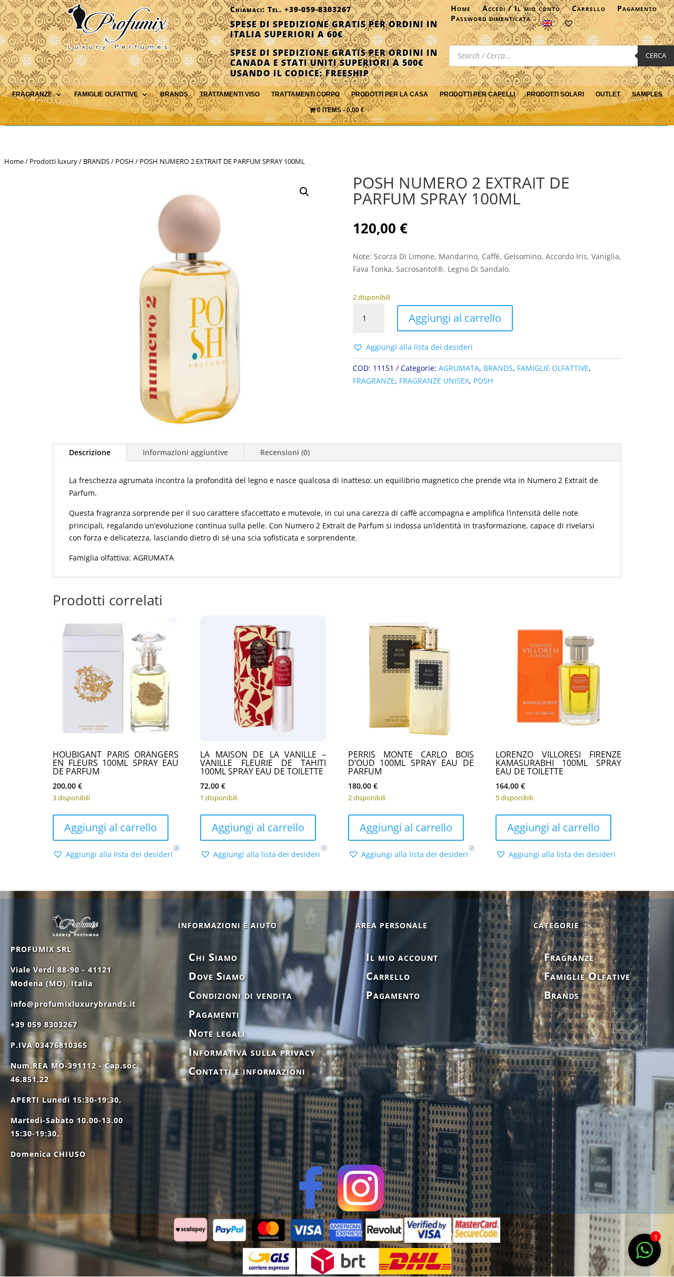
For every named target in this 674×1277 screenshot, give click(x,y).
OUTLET (608, 94)
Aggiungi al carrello (455, 318)
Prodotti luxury (53, 161)
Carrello (589, 10)
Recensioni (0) (285, 452)
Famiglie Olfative (587, 976)
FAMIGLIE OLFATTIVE (106, 94)
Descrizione (90, 452)
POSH (124, 161)
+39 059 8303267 (44, 1024)
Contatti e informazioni (247, 1071)
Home (461, 10)
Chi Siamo (213, 957)
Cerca (656, 55)
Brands (174, 94)
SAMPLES (647, 94)
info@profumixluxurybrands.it (73, 1004)
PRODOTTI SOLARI (555, 94)
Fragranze (569, 957)
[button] (304, 191)
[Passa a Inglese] (547, 25)
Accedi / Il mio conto (521, 10)
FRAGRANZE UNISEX (434, 381)
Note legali (217, 1033)
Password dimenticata (491, 20)
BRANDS (96, 161)
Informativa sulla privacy (252, 1052)
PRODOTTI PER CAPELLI (477, 94)
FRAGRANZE (32, 94)
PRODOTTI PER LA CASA (389, 94)
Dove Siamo (217, 976)
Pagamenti (214, 1014)
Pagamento (637, 10)
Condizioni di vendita (240, 995)
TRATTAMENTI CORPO (305, 94)
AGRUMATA (459, 368)
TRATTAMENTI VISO (230, 94)
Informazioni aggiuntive (185, 452)
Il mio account (402, 957)
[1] (644, 1256)
